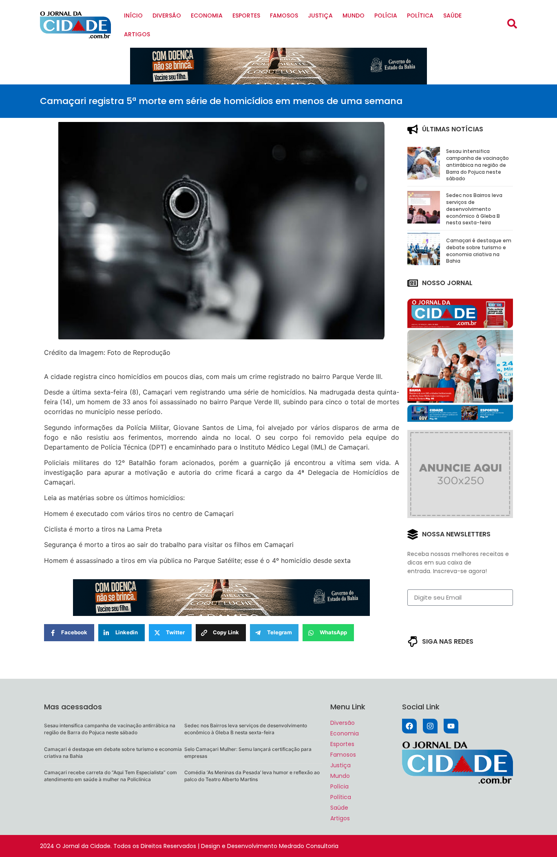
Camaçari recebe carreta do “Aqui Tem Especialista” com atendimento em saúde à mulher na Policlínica (110, 775)
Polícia (385, 15)
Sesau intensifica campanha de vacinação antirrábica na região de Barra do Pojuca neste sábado (477, 165)
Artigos (137, 34)
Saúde (452, 15)
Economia (207, 15)
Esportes (246, 15)
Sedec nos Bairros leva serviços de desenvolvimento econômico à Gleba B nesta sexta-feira (474, 209)
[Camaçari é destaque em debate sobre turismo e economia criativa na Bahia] (423, 263)
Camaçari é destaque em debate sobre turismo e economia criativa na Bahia (478, 250)
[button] (512, 24)
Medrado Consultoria (308, 846)
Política (420, 15)
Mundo (354, 15)
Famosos (284, 15)
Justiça (320, 15)
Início (133, 15)
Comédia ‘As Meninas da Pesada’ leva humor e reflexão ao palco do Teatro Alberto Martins (252, 775)
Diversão (167, 15)
